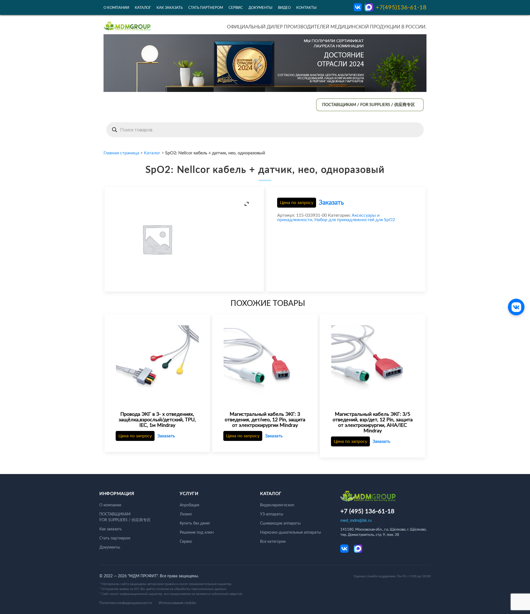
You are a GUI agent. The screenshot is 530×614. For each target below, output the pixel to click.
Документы (260, 8)
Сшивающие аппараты (280, 523)
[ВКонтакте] (516, 307)
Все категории (273, 542)
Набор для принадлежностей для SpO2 (354, 220)
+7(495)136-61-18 (401, 7)
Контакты (306, 8)
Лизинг (186, 514)
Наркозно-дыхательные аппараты (290, 532)
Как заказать (170, 8)
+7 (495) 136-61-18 (367, 511)
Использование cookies (177, 603)
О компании (116, 8)
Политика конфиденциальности (125, 603)
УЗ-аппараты (271, 514)
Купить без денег (195, 523)
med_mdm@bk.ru (356, 520)
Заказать (331, 202)
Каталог (143, 8)
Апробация (189, 505)
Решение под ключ (197, 532)
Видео (284, 8)
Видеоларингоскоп (277, 505)
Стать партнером (205, 8)
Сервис (236, 8)
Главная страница (121, 153)
